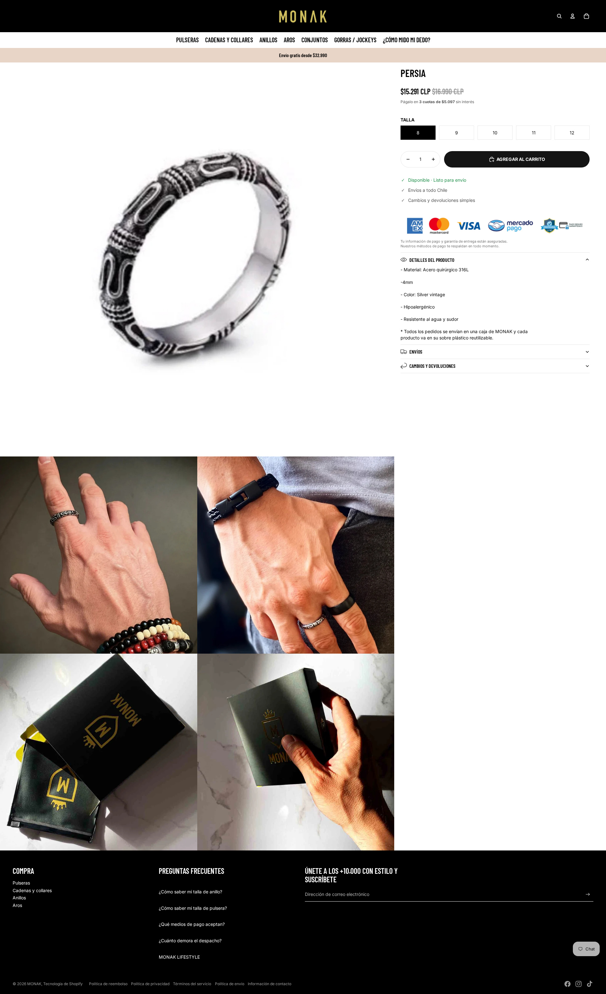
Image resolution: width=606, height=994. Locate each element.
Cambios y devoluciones (432, 366)
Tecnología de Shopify (63, 983)
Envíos (415, 352)
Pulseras (21, 882)
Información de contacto (269, 983)
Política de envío (229, 983)
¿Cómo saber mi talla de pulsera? (193, 908)
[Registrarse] (587, 894)
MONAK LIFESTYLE (179, 957)
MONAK (34, 983)
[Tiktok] (589, 984)
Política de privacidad (150, 983)
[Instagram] (578, 984)
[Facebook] (567, 984)
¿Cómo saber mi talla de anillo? (190, 891)
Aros (17, 905)
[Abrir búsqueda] (559, 16)
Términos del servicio (192, 983)
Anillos (19, 897)
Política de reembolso (108, 983)
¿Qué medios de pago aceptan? (192, 924)
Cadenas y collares (32, 890)
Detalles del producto (431, 260)
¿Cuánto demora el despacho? (190, 940)
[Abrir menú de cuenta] (572, 16)
